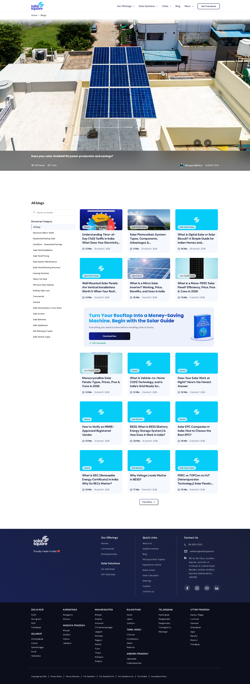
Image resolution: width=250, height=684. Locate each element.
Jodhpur (131, 623)
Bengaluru (68, 614)
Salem (130, 643)
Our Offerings (124, 6)
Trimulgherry (165, 627)
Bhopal (66, 630)
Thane (98, 652)
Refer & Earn (149, 570)
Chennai (131, 634)
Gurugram (36, 619)
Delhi (33, 614)
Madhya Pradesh (74, 625)
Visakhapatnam (134, 663)
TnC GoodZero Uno (126, 676)
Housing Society (109, 554)
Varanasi (194, 623)
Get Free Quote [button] (208, 6)
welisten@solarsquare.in (202, 551)
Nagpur (98, 640)
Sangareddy (164, 623)
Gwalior (66, 634)
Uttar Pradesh (199, 609)
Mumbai (99, 636)
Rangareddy (164, 619)
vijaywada (131, 658)
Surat (33, 651)
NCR (33, 623)
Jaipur (130, 619)
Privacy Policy (56, 676)
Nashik (98, 644)
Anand (34, 643)
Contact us (148, 591)
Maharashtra (104, 609)
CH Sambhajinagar (104, 627)
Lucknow (194, 619)
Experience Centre (152, 564)
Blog (177, 6)
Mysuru (66, 619)
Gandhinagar (37, 647)
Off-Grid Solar (108, 574)
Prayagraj (195, 644)
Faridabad (36, 627)
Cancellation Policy (159, 676)
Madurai (131, 647)
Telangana (166, 609)
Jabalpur (67, 643)
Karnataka (70, 609)
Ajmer (130, 614)
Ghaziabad (195, 627)
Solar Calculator (151, 575)
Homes (104, 543)
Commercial (107, 548)
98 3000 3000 (195, 544)
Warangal (163, 631)
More (187, 6)
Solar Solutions (147, 6)
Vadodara (36, 656)
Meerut (193, 640)
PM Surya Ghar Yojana (154, 559)
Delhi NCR (37, 609)
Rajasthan (134, 609)
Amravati (99, 623)
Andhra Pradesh (137, 653)
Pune (97, 648)
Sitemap (147, 580)
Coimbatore (132, 639)
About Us (147, 543)
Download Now (109, 336)
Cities (165, 6)
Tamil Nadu (134, 629)
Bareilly (193, 636)
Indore (66, 639)
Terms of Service (72, 676)
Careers (147, 586)
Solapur (98, 661)
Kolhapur (99, 657)
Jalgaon (98, 631)
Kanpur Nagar (197, 614)
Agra (192, 631)
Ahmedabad (37, 639)
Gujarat (36, 633)
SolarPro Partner (151, 548)
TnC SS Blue (142, 676)
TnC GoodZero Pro (106, 676)
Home (34, 15)
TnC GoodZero (89, 676)
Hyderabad (164, 614)
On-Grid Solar (108, 569)
